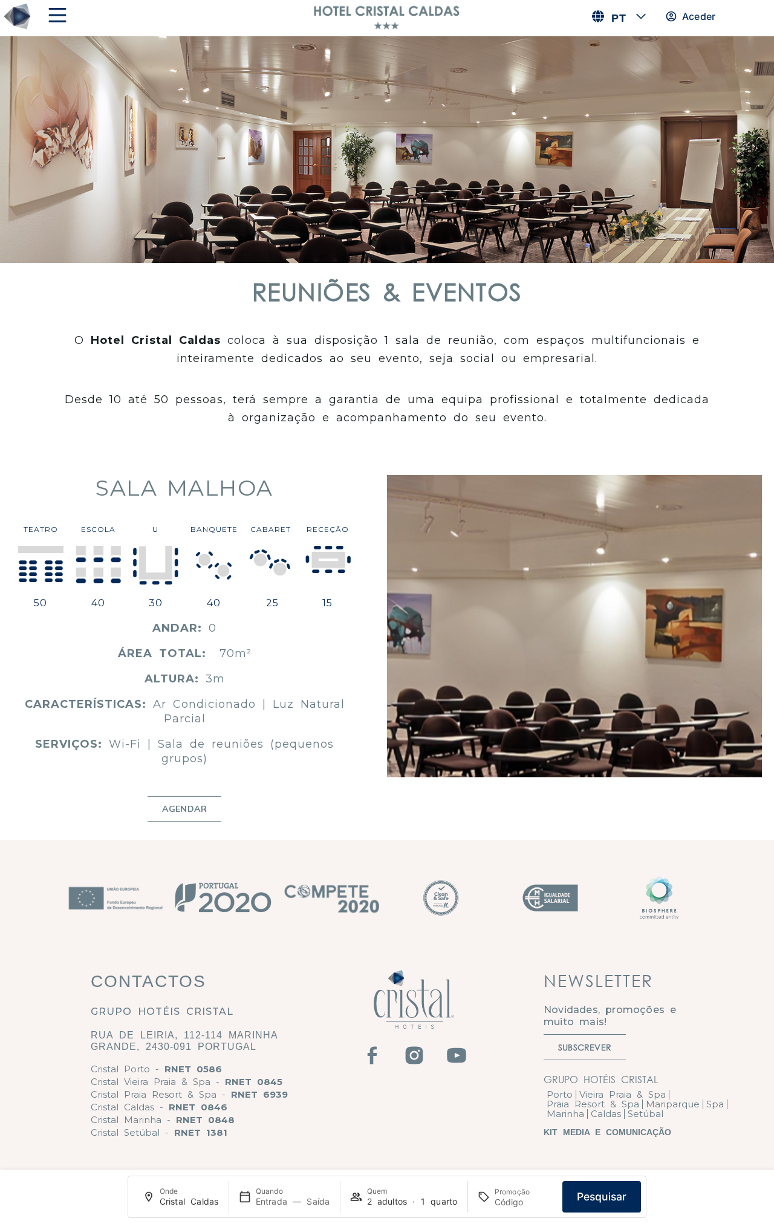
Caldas (606, 1113)
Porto (560, 1094)
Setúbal (645, 1113)
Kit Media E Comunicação (607, 1132)
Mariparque (673, 1104)
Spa (715, 1104)
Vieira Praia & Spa (622, 1094)
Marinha (565, 1113)
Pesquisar (602, 1196)
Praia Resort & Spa (593, 1104)
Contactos (148, 981)
